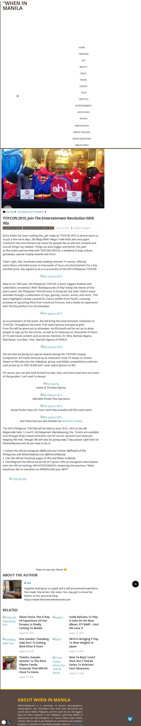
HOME (82, 47)
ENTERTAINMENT (83, 105)
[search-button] (135, 584)
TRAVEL (83, 80)
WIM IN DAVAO (82, 125)
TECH (83, 92)
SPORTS (83, 118)
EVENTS (83, 86)
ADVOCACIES (83, 112)
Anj (29, 582)
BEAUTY (83, 67)
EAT (83, 60)
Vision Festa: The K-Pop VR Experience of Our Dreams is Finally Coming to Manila (34, 622)
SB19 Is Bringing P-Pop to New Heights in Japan (83, 642)
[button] (6, 722)
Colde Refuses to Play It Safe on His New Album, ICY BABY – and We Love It (83, 622)
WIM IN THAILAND (81, 132)
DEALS (83, 73)
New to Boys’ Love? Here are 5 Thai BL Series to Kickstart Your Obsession (82, 662)
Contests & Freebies (12, 228)
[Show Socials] (130, 719)
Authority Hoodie (72, 421)
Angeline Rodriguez (82, 228)
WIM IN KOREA (82, 145)
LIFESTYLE (83, 99)
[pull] (19, 96)
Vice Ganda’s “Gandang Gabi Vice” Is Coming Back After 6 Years (34, 642)
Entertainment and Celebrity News (38, 228)
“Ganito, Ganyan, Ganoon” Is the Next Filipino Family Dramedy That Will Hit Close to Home (33, 664)
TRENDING (84, 54)
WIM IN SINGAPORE (82, 138)
